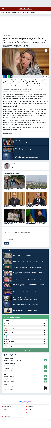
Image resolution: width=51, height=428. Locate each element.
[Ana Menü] (3, 8)
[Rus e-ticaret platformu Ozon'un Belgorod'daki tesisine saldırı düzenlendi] (36, 181)
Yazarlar (33, 12)
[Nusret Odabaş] (7, 165)
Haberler (4, 35)
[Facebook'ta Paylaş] (4, 76)
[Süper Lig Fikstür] (46, 355)
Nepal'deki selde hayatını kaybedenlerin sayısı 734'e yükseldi (13, 189)
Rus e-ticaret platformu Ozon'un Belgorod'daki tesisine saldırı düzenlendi (36, 189)
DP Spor (19, 12)
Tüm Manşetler (7, 413)
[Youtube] (30, 402)
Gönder (6, 243)
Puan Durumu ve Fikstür (33, 409)
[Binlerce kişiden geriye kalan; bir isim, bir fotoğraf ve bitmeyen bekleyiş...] (14, 215)
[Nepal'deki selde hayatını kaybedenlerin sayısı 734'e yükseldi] (14, 181)
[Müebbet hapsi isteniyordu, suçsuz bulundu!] (25, 61)
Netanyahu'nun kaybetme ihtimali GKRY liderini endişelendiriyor (36, 206)
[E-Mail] (12, 168)
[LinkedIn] (28, 402)
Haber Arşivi (7, 416)
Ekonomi (14, 12)
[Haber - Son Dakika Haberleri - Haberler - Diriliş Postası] (25, 8)
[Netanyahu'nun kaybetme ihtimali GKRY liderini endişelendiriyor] (36, 198)
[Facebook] (20, 402)
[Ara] (48, 8)
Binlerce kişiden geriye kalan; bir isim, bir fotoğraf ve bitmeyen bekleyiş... (14, 223)
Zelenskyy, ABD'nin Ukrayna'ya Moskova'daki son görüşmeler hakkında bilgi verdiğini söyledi (36, 223)
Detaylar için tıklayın (25, 350)
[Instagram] (25, 402)
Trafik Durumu (7, 409)
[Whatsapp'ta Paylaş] (9, 76)
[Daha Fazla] (11, 76)
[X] (23, 402)
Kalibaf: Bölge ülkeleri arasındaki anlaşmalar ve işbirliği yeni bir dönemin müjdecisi (14, 206)
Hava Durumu (31, 406)
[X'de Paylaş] (6, 76)
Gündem (8, 12)
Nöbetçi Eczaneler (8, 406)
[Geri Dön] (4, 420)
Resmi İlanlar (26, 12)
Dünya (2, 12)
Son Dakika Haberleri (32, 413)
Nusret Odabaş (14, 165)
